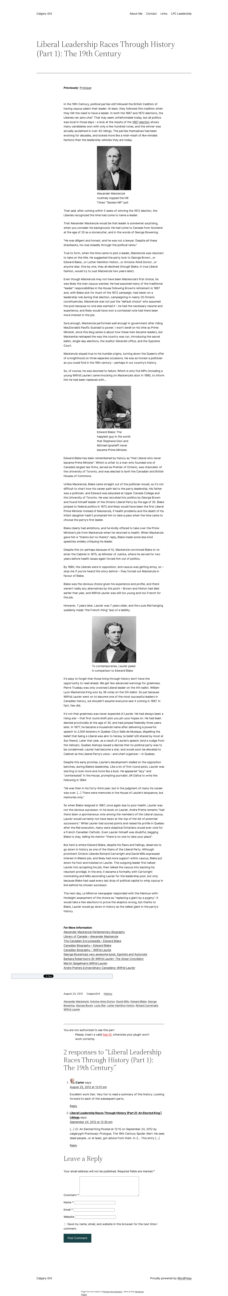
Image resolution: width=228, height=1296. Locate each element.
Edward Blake (138, 1001)
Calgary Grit (44, 13)
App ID (107, 1034)
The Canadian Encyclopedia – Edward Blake (92, 941)
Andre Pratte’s (99, 967)
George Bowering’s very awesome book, (105, 954)
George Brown (84, 1005)
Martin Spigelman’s (85, 963)
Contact (151, 13)
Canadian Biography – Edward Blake (87, 945)
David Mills (122, 1001)
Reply (73, 1106)
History (108, 993)
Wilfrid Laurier (72, 1009)
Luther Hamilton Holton (120, 1005)
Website (69, 1216)
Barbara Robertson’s (104, 958)
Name (69, 1202)
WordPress (184, 1278)
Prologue (85, 87)
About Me (136, 13)
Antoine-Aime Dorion (102, 1001)
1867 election (141, 122)
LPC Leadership (181, 13)
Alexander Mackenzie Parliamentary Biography (94, 932)
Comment (71, 1195)
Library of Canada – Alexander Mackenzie (91, 936)
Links (164, 13)
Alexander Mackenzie (76, 1001)
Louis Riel (99, 1005)
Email (68, 1209)
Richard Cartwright (147, 1005)
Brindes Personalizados (112, 1292)
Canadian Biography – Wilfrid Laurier (87, 950)
